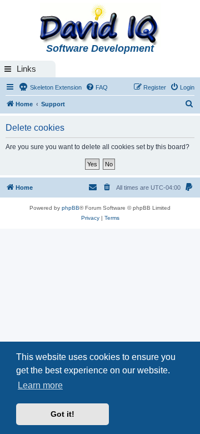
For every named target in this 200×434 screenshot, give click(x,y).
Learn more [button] (40, 385)
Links (26, 68)
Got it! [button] (62, 414)
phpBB (70, 208)
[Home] (100, 25)
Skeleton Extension (55, 87)
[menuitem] (97, 87)
